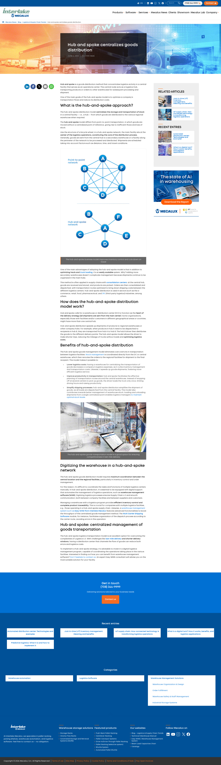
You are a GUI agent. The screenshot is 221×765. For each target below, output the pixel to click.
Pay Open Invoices (144, 761)
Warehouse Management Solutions (167, 678)
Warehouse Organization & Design (168, 684)
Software (131, 13)
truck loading (86, 272)
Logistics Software (88, 678)
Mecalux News (159, 13)
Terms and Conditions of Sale (120, 761)
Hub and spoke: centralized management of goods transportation (37, 131)
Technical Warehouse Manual (144, 736)
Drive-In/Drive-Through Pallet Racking (112, 741)
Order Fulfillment (160, 690)
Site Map (70, 761)
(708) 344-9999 (110, 587)
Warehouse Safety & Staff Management (171, 696)
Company (212, 13)
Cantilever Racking (104, 736)
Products (117, 13)
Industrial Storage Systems (165, 703)
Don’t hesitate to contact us (83, 557)
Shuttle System (102, 747)
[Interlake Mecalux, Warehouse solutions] (16, 17)
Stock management (95, 355)
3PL (103, 293)
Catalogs (135, 746)
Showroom (183, 13)
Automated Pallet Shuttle (106, 750)
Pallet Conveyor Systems (106, 739)
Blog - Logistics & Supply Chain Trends (147, 733)
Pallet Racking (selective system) (109, 744)
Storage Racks (66, 733)
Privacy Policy (83, 761)
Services (144, 13)
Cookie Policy (98, 761)
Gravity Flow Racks (68, 736)
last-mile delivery (113, 539)
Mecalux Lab (198, 13)
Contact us (110, 599)
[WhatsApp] (45, 88)
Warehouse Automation (19, 678)
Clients (172, 13)
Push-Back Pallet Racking (106, 733)
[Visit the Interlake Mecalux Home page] (3, 22)
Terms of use (58, 761)
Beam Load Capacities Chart (144, 744)
